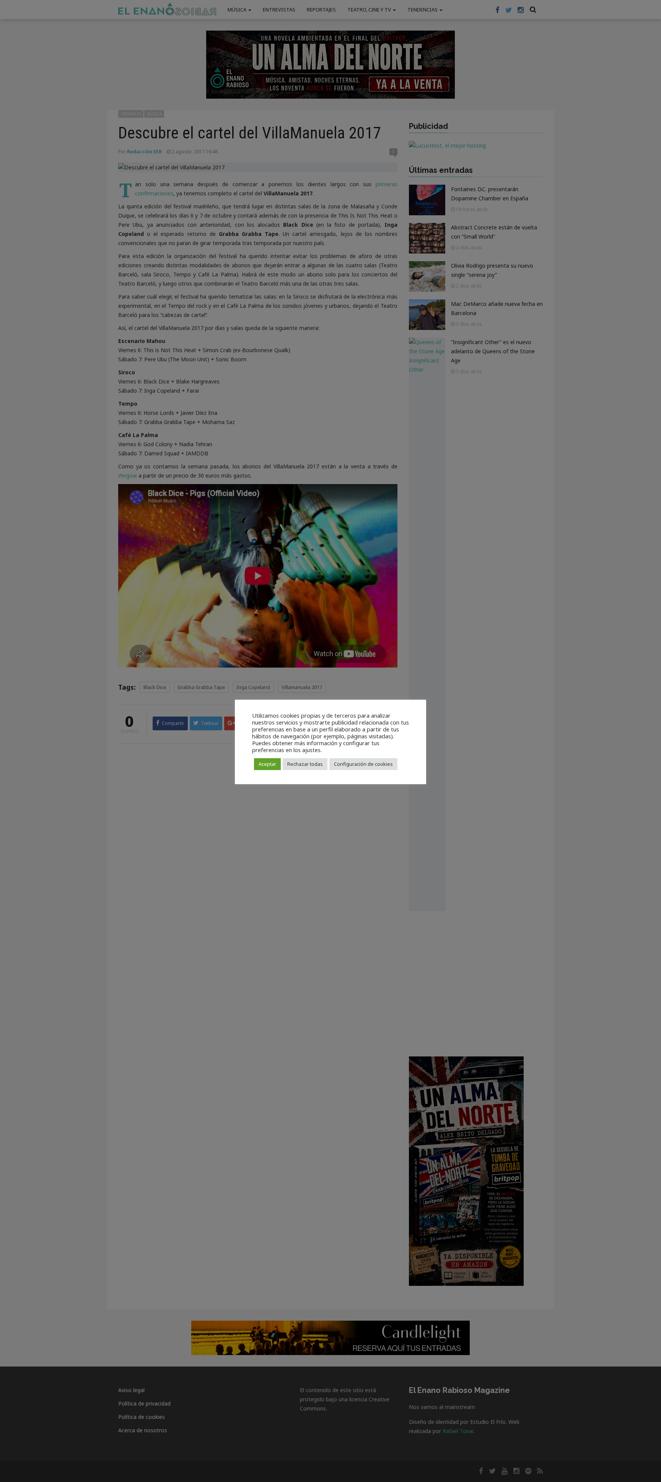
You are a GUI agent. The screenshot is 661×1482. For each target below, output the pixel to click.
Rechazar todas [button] (305, 763)
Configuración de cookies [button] (363, 763)
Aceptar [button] (267, 763)
